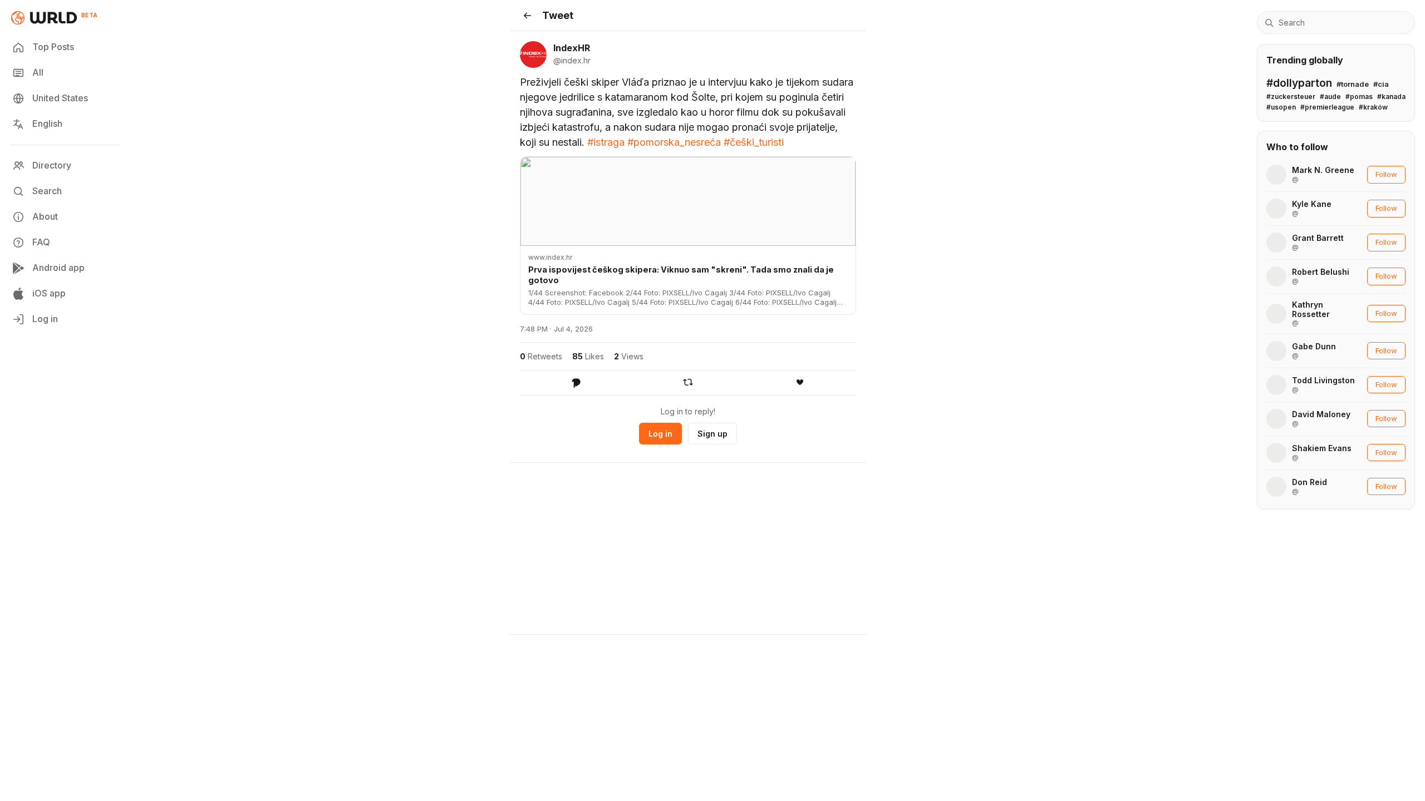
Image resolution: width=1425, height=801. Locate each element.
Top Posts (53, 46)
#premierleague (1327, 107)
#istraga (606, 142)
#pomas (1359, 96)
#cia (1381, 84)
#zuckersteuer (1290, 96)
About (45, 216)
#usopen (1281, 107)
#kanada (1391, 96)
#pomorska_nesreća (674, 142)
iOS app (49, 293)
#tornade (1352, 84)
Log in (45, 318)
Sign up (712, 433)
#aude (1330, 96)
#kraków (1373, 107)
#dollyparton (1299, 83)
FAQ (41, 242)
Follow (1386, 174)
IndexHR (571, 47)
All (37, 72)
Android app (58, 267)
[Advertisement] (688, 548)
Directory (51, 165)
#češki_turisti (754, 142)
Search (47, 190)
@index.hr (572, 60)
